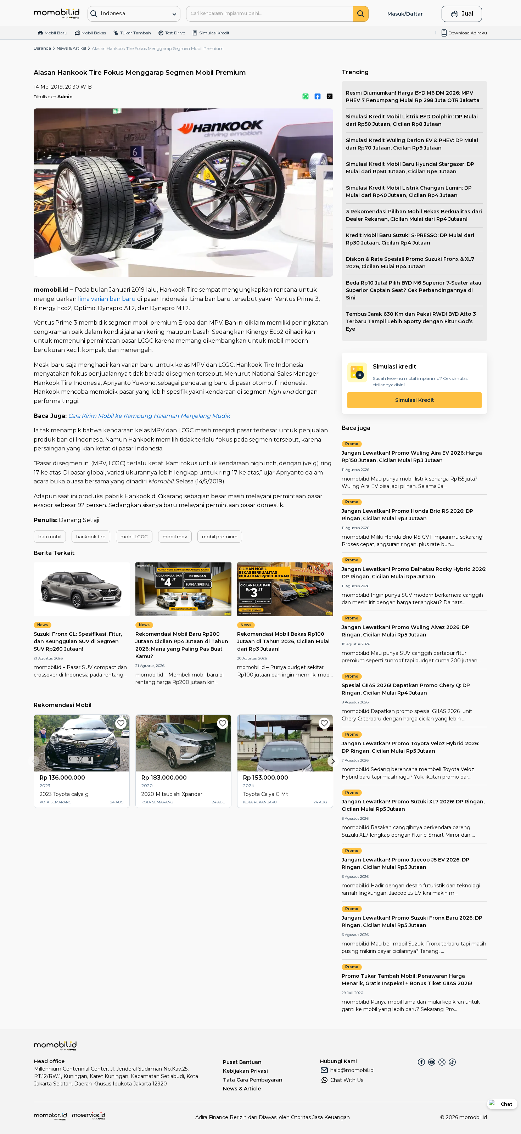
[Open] (174, 14)
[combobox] (128, 13)
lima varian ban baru (107, 299)
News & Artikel (71, 48)
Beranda (42, 48)
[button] (50, 536)
